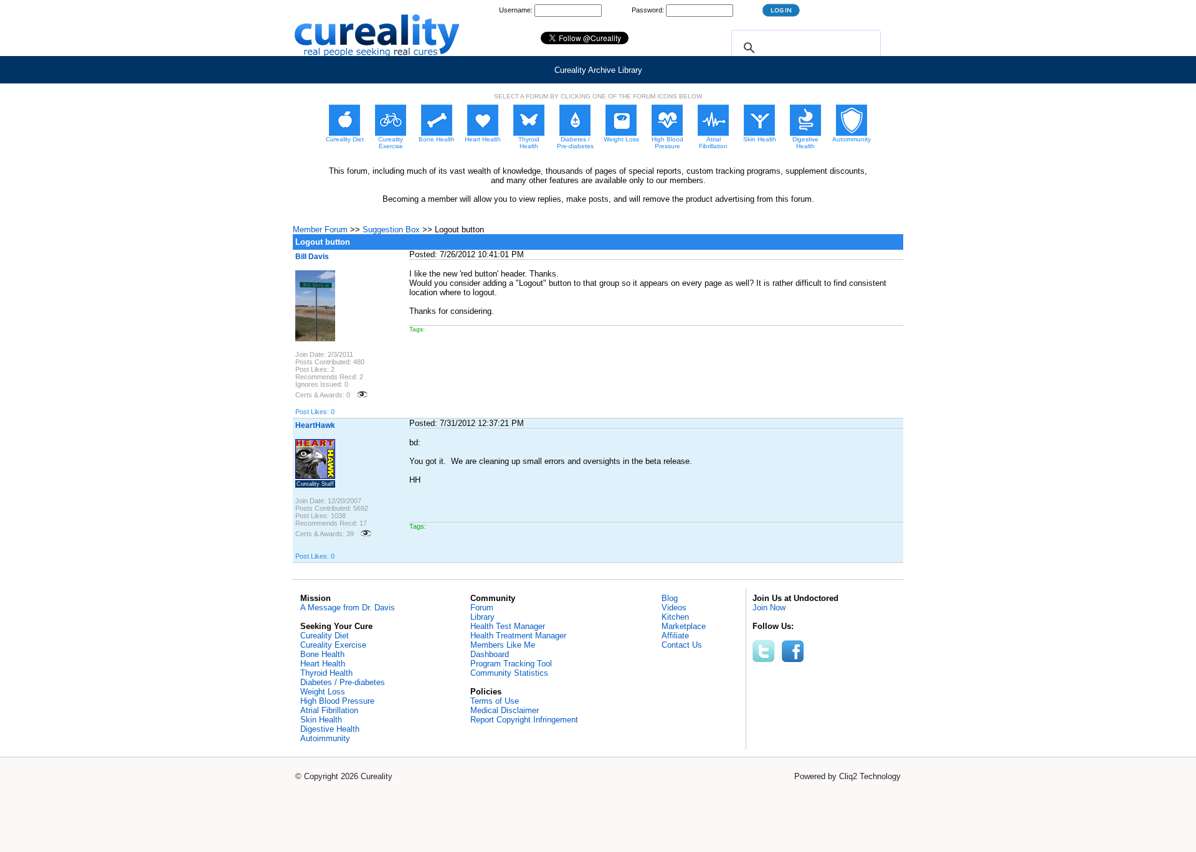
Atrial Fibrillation (329, 710)
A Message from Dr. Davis (347, 607)
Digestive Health (329, 729)
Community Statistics (509, 673)
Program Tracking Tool (511, 663)
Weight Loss (322, 691)
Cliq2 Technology (870, 776)
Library (482, 617)
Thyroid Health (326, 673)
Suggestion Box (391, 229)
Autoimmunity (325, 738)
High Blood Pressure (337, 701)
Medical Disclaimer (504, 710)
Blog (670, 598)
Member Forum (320, 229)
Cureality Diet (324, 635)
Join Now (768, 607)
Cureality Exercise (333, 645)
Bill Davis (312, 256)
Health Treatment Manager (518, 635)
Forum (481, 607)
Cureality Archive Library (598, 70)
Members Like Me (502, 645)
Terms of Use (494, 701)
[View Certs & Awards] (362, 395)
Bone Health (322, 654)
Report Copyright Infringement (524, 719)
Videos (674, 607)
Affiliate (675, 635)
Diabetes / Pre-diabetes (342, 682)
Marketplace (684, 626)
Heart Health (322, 663)
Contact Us (682, 645)
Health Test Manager (507, 626)
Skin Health (321, 719)
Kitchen (675, 617)
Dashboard (489, 654)
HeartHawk (315, 425)
